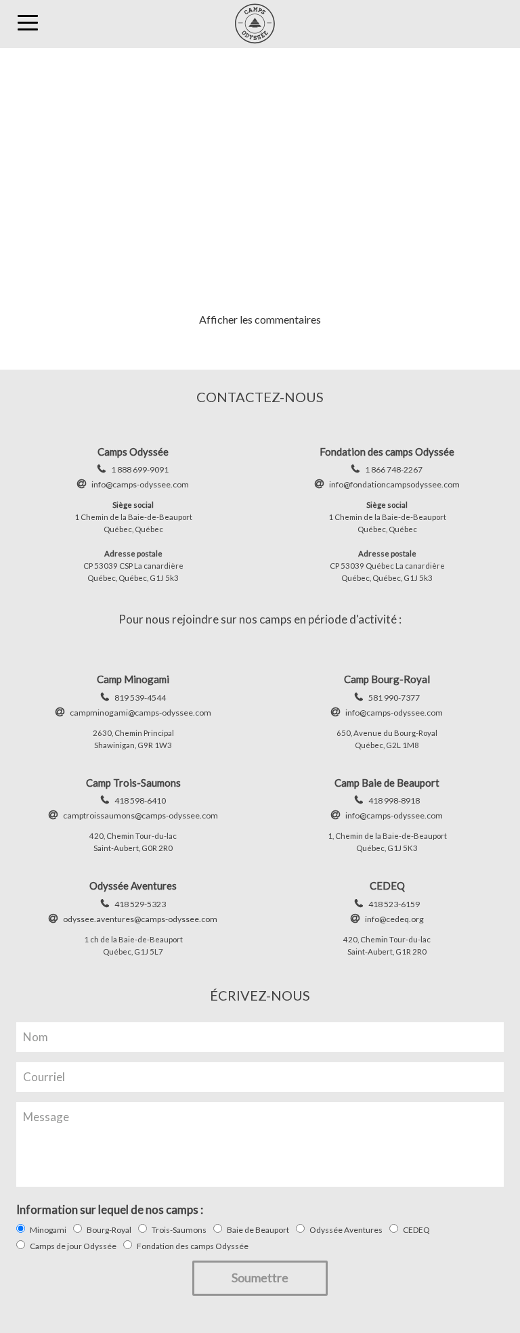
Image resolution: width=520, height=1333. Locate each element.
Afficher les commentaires (260, 319)
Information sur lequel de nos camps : (109, 1209)
